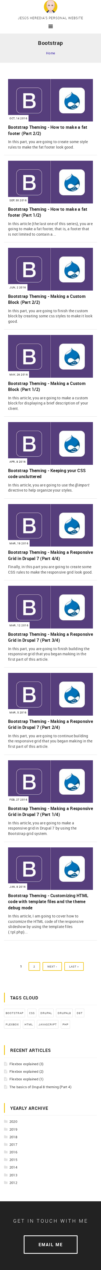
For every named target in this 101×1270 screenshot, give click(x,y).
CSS (32, 1013)
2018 (13, 1136)
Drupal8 (64, 1013)
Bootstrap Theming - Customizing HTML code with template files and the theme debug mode (48, 902)
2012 (13, 1182)
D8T (80, 1013)
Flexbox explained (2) (26, 1071)
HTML (29, 1024)
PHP (65, 1024)
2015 (13, 1159)
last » (74, 966)
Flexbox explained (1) (26, 1079)
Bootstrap (14, 1013)
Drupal (46, 1013)
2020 (13, 1121)
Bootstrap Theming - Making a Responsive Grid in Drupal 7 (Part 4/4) (50, 555)
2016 (13, 1152)
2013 (13, 1175)
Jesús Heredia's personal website (50, 18)
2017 (13, 1144)
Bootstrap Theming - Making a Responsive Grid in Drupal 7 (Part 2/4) (50, 724)
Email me (51, 1245)
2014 (13, 1167)
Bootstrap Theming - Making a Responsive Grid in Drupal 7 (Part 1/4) (50, 811)
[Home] (50, 6)
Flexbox (12, 1024)
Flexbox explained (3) (26, 1063)
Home (50, 53)
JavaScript (48, 1024)
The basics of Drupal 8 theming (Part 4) (40, 1086)
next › (52, 966)
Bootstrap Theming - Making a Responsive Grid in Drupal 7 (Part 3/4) (50, 637)
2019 (13, 1129)
